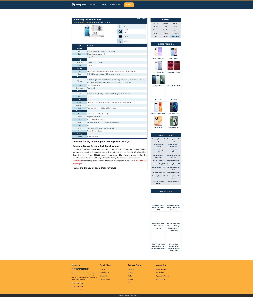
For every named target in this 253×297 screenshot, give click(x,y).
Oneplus (165, 30)
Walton (165, 33)
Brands (102, 269)
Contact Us (104, 276)
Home (76, 22)
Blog (104, 4)
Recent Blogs (160, 279)
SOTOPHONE (80, 269)
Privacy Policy (105, 279)
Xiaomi (155, 26)
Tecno (155, 33)
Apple (175, 30)
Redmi (175, 23)
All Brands (175, 36)
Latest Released (161, 269)
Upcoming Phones (162, 276)
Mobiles (82, 22)
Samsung (89, 22)
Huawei (155, 30)
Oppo (175, 26)
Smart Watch (115, 4)
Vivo (165, 26)
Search (129, 4)
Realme (165, 23)
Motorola (165, 36)
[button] (97, 5)
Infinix (155, 36)
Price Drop (160, 273)
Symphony (175, 33)
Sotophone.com (123, 295)
